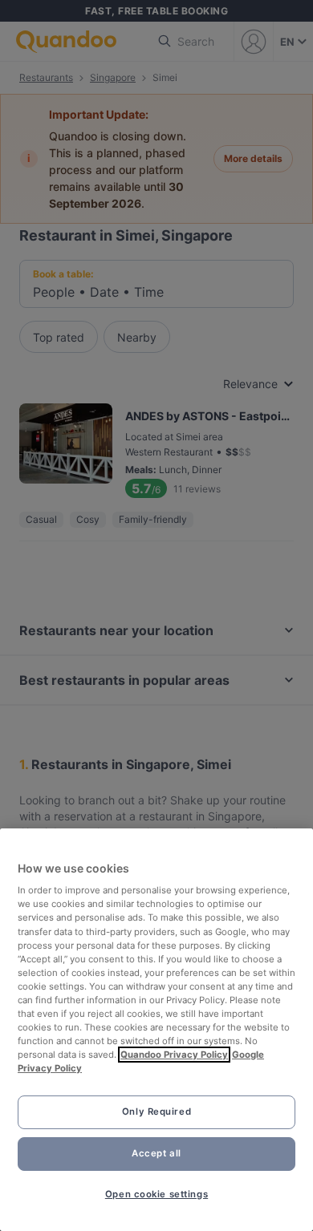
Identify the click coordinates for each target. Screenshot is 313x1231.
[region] (156, 1029)
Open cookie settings (156, 1194)
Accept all (156, 1153)
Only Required (156, 1111)
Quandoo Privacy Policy (174, 1054)
